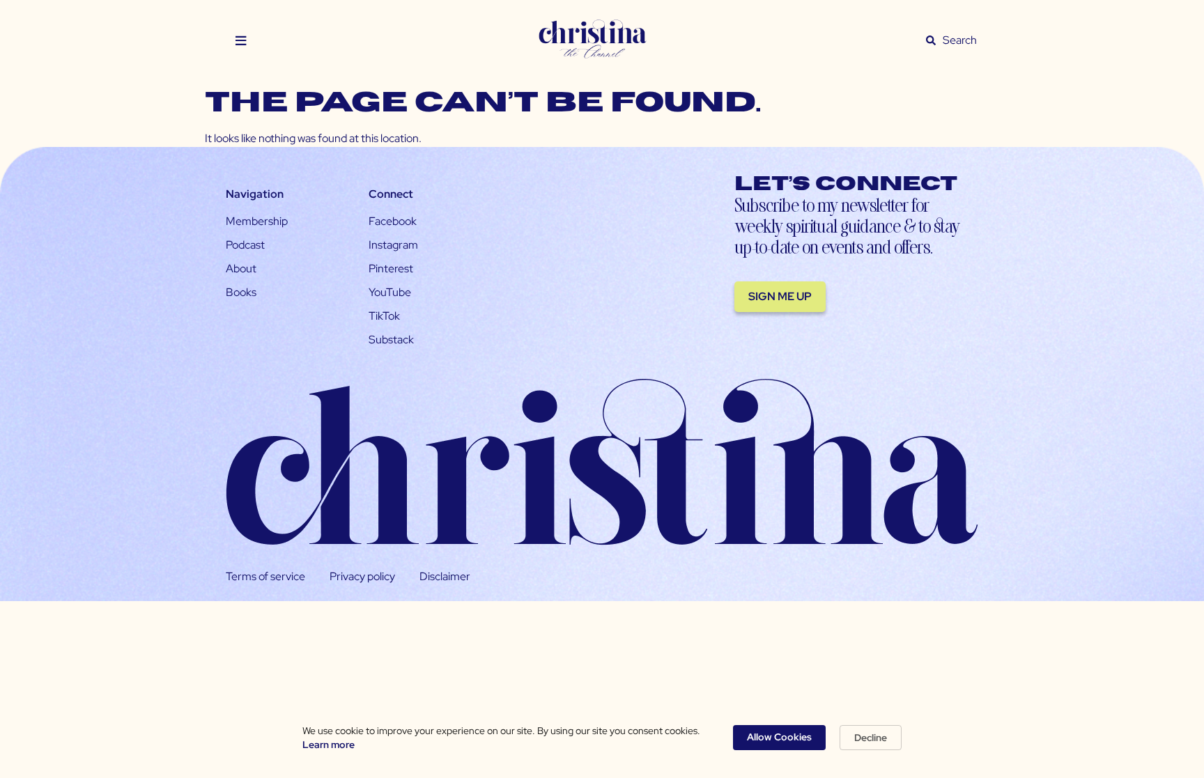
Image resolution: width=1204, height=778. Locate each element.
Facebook (393, 221)
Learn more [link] (328, 744)
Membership (257, 221)
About (241, 268)
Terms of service (265, 576)
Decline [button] (870, 737)
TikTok (384, 316)
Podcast (245, 245)
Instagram (393, 245)
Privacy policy (362, 576)
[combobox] (960, 40)
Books (241, 292)
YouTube (390, 292)
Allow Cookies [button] (779, 737)
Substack (391, 339)
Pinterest (391, 268)
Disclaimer (444, 576)
